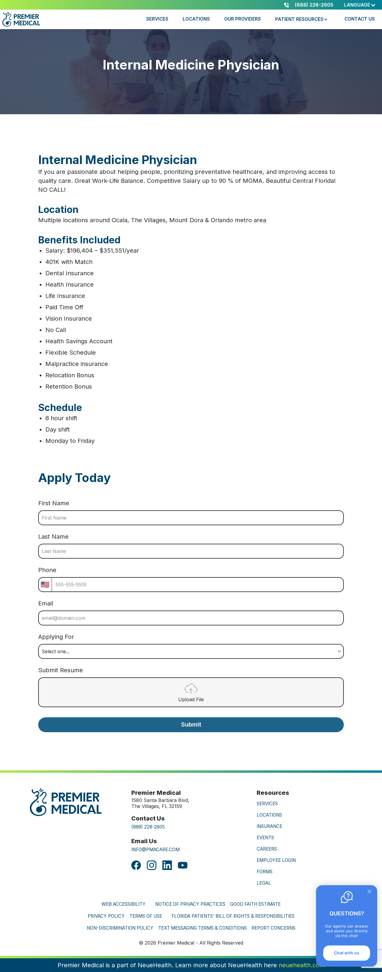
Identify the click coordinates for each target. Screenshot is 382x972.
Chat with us (346, 952)
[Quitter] (369, 892)
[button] (360, 5)
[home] (22, 19)
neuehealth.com (302, 965)
